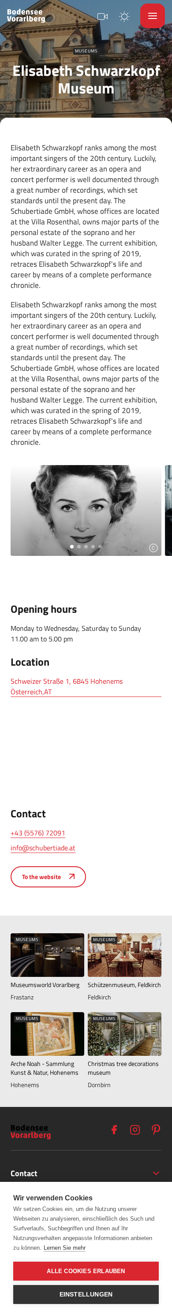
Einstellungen (86, 1294)
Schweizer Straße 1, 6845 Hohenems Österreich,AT (67, 686)
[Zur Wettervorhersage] (124, 15)
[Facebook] (113, 1129)
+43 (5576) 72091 (38, 832)
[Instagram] (135, 1129)
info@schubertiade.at (43, 847)
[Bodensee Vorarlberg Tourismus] (26, 16)
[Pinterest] (156, 1129)
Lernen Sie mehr (65, 1247)
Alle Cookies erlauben (86, 1271)
